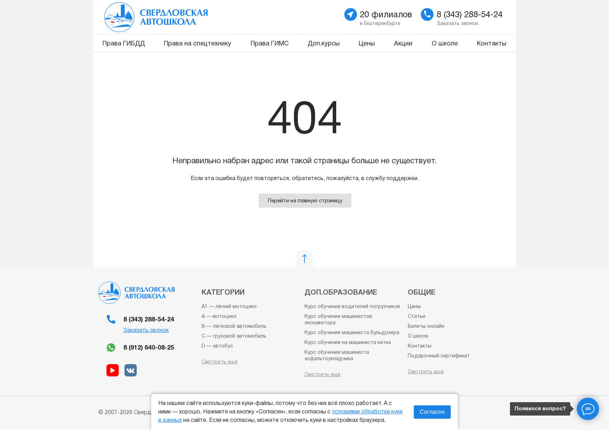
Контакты (491, 44)
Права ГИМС (270, 44)
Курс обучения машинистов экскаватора (338, 319)
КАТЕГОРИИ (223, 293)
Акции (403, 44)
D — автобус (217, 346)
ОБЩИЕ (421, 293)
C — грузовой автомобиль (234, 336)
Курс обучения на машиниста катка (347, 342)
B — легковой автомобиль (234, 326)
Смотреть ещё (220, 362)
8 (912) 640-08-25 (148, 348)
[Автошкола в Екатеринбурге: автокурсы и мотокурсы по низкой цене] (196, 17)
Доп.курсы (324, 44)
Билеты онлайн (426, 326)
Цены (367, 44)
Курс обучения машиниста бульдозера (351, 333)
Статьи (416, 316)
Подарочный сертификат (439, 356)
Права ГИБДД (124, 44)
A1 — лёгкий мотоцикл (229, 307)
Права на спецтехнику (197, 44)
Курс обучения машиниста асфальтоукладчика (336, 355)
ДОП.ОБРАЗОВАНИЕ (340, 293)
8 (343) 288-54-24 (148, 320)
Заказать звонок (146, 330)
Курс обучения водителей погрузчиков (352, 307)
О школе (445, 44)
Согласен (432, 412)
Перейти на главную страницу (305, 200)
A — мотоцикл (219, 316)
